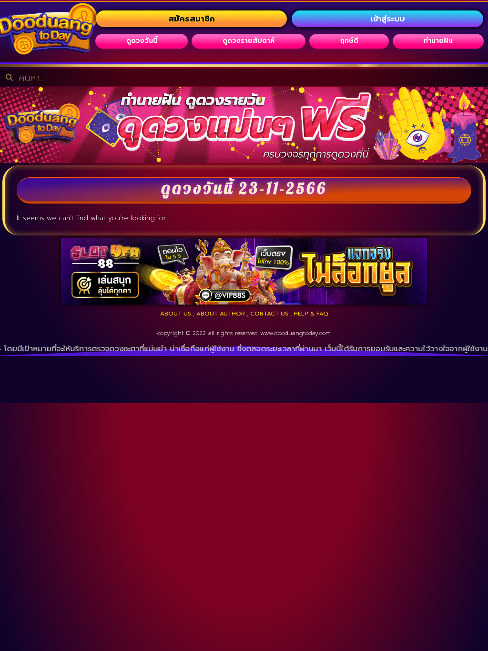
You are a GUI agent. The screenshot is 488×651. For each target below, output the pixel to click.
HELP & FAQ (311, 313)
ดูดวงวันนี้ (141, 41)
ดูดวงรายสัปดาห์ (248, 41)
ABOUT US (175, 313)
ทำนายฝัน (438, 41)
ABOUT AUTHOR (220, 313)
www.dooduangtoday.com (295, 333)
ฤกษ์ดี (349, 41)
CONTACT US (269, 313)
